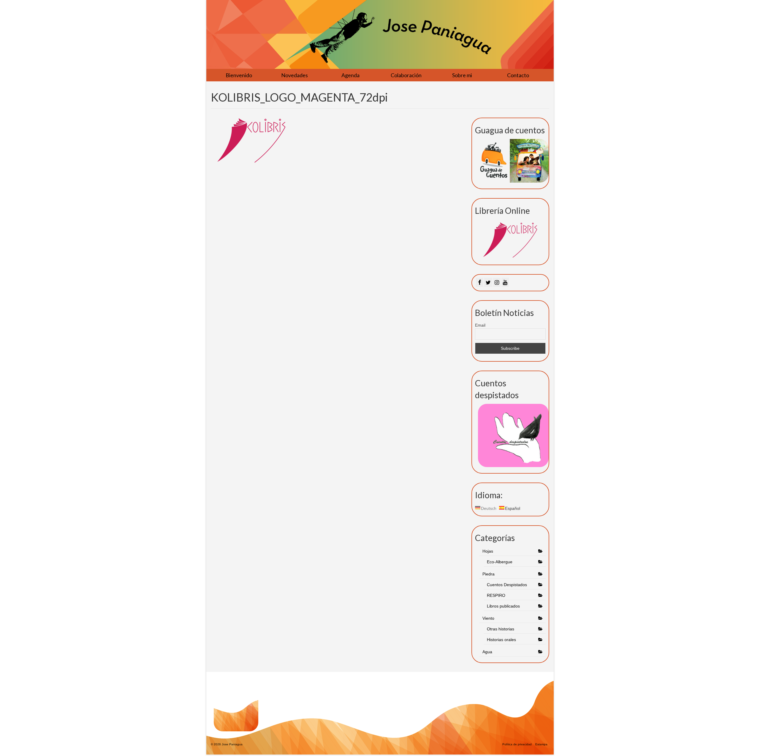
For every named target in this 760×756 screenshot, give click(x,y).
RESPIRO (496, 595)
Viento (488, 618)
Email (480, 325)
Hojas (487, 551)
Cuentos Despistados (507, 584)
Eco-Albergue (499, 561)
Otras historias (500, 629)
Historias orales (501, 639)
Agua (487, 651)
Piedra (488, 574)
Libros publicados (503, 606)
